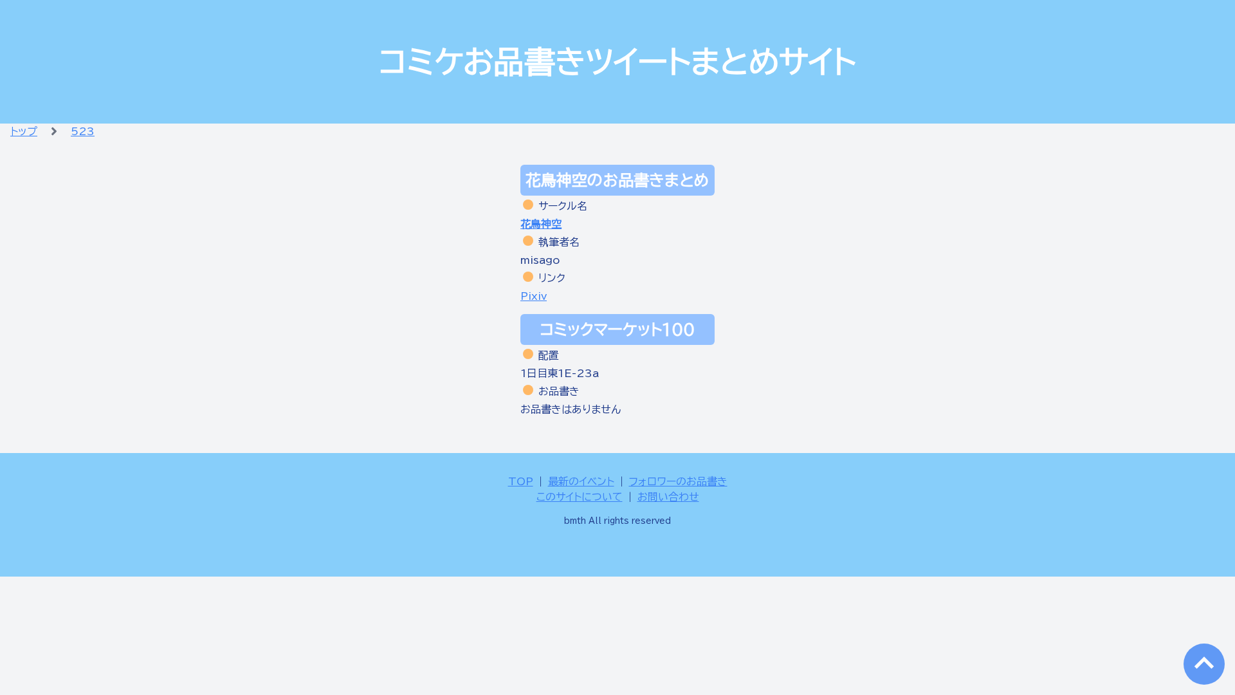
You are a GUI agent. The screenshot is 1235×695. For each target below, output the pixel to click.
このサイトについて (579, 497)
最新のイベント (581, 481)
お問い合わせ (668, 497)
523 (83, 131)
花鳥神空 (541, 224)
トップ (23, 131)
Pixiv (533, 296)
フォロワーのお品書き (678, 481)
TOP (520, 481)
